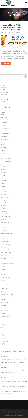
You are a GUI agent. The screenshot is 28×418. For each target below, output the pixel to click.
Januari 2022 (4, 94)
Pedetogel (3, 125)
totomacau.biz (4, 156)
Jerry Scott (18, 32)
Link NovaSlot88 (5, 133)
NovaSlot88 (4, 131)
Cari (2, 73)
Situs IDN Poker (18, 381)
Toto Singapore (5, 122)
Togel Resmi (4, 344)
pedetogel (3, 359)
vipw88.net (3, 238)
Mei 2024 (3, 85)
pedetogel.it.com (5, 286)
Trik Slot (3, 112)
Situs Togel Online (5, 225)
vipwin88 (3, 167)
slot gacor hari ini (5, 153)
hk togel (3, 327)
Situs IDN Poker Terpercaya (8, 294)
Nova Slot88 (10, 353)
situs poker (3, 321)
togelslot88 (3, 169)
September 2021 (5, 99)
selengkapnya (5, 63)
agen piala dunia (5, 172)
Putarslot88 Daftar (5, 158)
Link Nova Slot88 (5, 128)
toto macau (4, 194)
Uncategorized (4, 117)
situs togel (3, 110)
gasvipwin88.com (5, 164)
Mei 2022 (3, 90)
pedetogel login (5, 197)
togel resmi (4, 247)
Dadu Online (4, 288)
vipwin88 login (4, 230)
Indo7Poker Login (5, 316)
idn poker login (5, 272)
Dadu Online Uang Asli (6, 377)
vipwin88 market (5, 241)
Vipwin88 (3, 178)
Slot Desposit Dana (5, 216)
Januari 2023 (4, 87)
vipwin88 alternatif (5, 214)
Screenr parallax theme (10, 415)
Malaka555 (3, 227)
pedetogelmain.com (6, 252)
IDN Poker (3, 388)
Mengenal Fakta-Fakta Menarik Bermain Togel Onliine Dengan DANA (11, 27)
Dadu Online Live (5, 277)
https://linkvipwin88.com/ (7, 263)
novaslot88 (3, 191)
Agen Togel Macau (5, 222)
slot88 (2, 183)
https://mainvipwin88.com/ (7, 233)
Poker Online (4, 150)
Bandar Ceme (4, 291)
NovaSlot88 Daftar (5, 139)
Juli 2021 (3, 101)
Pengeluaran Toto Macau (7, 261)
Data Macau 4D (5, 283)
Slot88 (2, 330)
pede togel (3, 299)
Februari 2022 (4, 92)
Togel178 (3, 186)
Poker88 (3, 274)
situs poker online (5, 250)
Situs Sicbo (3, 280)
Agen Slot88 (4, 180)
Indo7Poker (4, 313)
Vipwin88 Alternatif (6, 341)
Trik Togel (3, 115)
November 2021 (5, 97)
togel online (4, 308)
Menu (25, 3)
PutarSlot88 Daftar (5, 142)
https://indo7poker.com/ (7, 333)
